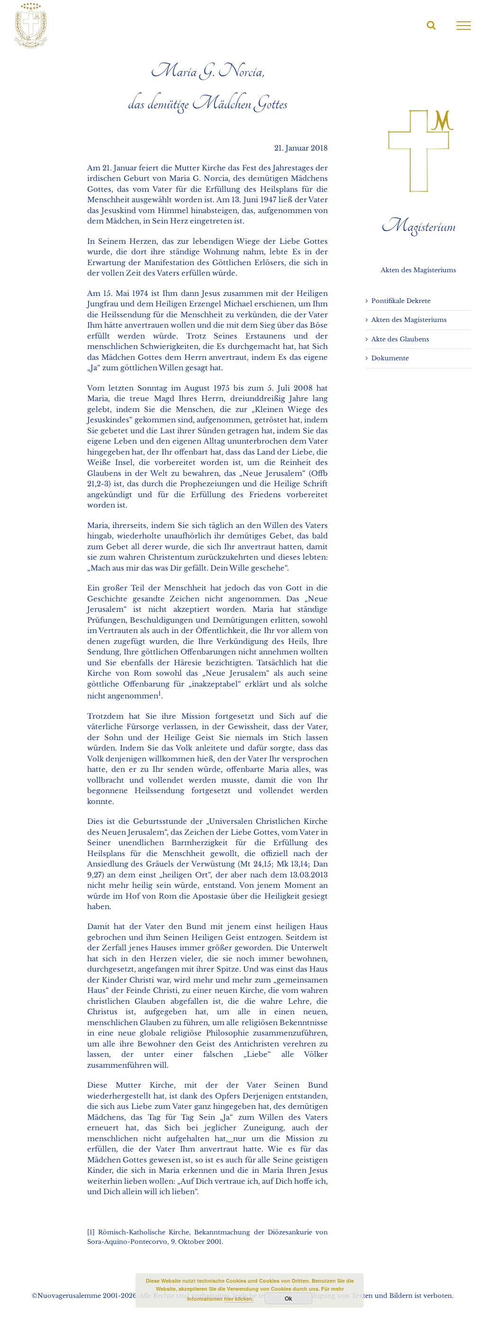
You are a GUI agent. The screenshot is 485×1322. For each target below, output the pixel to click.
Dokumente (390, 358)
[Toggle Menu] (464, 25)
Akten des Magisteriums (409, 320)
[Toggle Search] (431, 25)
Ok (288, 1298)
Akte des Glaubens (400, 339)
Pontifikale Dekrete (401, 301)
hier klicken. (239, 1298)
